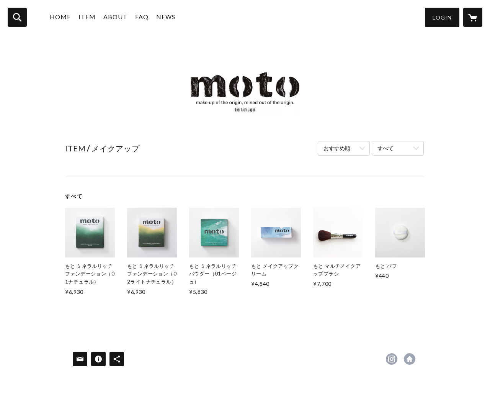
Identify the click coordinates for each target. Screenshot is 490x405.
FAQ (142, 16)
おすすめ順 (336, 148)
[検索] (17, 17)
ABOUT (115, 16)
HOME (60, 16)
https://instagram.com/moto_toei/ (391, 359)
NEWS (165, 16)
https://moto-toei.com (409, 359)
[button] (442, 17)
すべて (385, 148)
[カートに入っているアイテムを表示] (472, 17)
